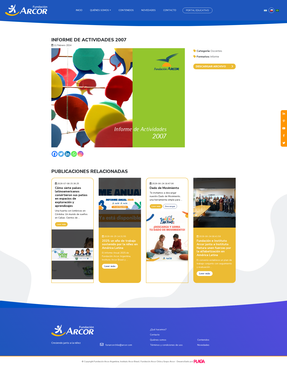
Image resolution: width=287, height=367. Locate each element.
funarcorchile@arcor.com (118, 345)
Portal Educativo (197, 10)
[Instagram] (80, 154)
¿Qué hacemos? (158, 329)
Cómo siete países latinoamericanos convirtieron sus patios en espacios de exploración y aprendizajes (71, 197)
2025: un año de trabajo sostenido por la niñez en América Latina (120, 244)
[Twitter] (61, 154)
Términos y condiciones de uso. (166, 345)
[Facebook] (54, 154)
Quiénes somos (99, 10)
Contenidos (126, 10)
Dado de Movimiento (164, 188)
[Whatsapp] (74, 154)
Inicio (79, 10)
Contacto (169, 10)
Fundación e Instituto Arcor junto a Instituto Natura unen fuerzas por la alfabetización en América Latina (214, 248)
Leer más (61, 224)
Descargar (170, 206)
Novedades (148, 10)
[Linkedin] (67, 154)
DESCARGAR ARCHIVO (211, 66)
